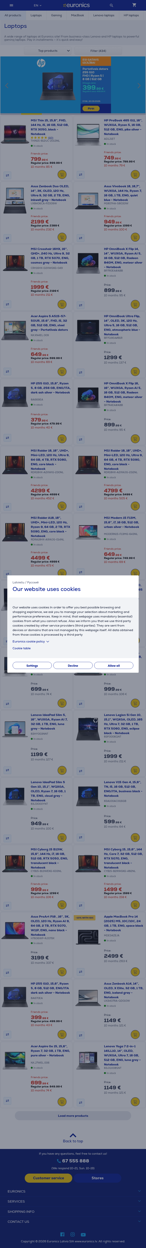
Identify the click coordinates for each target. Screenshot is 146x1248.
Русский (33, 582)
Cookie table (22, 648)
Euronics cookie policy (29, 641)
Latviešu (18, 582)
